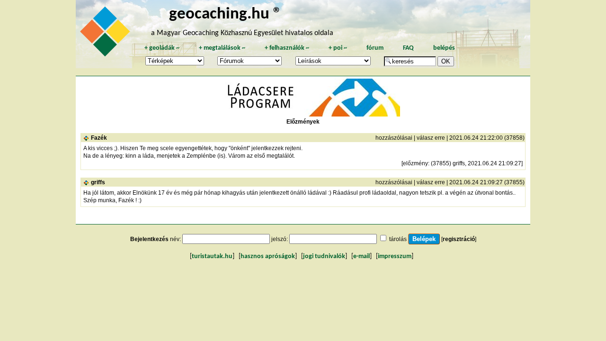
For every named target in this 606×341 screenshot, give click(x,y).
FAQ (408, 48)
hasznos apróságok (268, 256)
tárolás (398, 239)
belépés (444, 48)
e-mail (361, 256)
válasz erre (431, 138)
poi (337, 48)
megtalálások (222, 48)
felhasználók (286, 48)
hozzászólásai (393, 138)
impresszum (394, 256)
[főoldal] (106, 34)
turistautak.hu (212, 256)
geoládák (162, 48)
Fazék (99, 138)
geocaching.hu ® (225, 14)
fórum (374, 48)
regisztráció (459, 239)
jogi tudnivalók (324, 256)
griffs (98, 182)
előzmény (415, 163)
